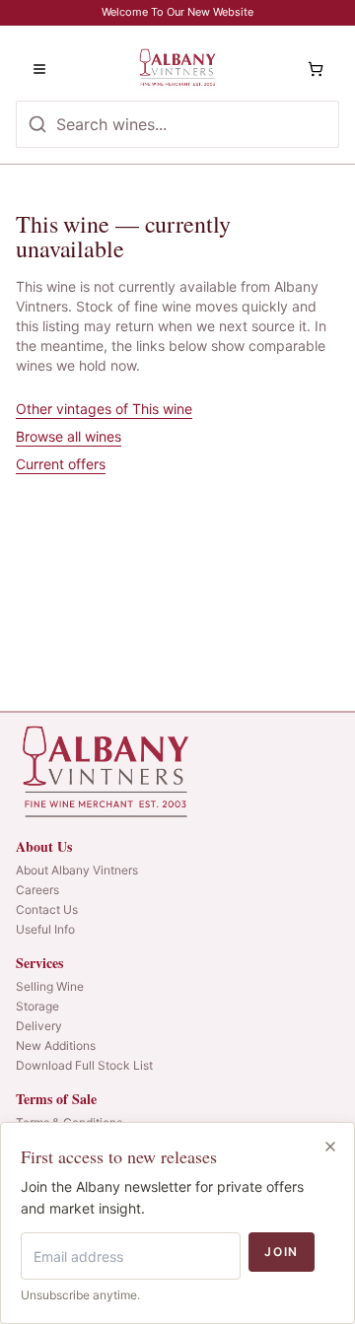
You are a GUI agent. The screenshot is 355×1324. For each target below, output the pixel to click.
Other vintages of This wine (104, 408)
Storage (37, 1006)
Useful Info (45, 929)
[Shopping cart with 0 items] (315, 69)
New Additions (56, 1045)
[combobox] (177, 124)
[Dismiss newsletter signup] (330, 1146)
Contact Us (47, 909)
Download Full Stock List (84, 1065)
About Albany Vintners (77, 870)
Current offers (61, 463)
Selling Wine (50, 986)
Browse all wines (68, 436)
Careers (37, 889)
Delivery (39, 1025)
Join (281, 1251)
